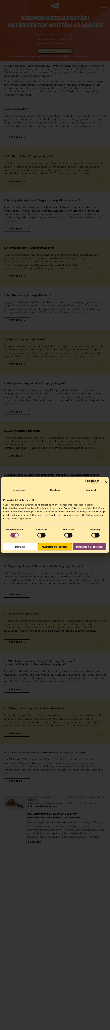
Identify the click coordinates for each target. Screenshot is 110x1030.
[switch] (41, 535)
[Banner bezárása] (106, 482)
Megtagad (20, 546)
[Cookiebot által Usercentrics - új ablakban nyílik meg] (86, 482)
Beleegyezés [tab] (19, 490)
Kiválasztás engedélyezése (55, 546)
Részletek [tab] (55, 490)
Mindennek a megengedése (89, 546)
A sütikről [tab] (91, 490)
